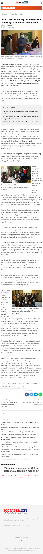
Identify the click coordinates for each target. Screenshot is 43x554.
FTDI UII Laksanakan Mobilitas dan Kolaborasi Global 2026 (21, 122)
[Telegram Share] (36, 394)
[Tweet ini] (31, 394)
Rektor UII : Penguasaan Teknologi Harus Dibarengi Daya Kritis (19, 447)
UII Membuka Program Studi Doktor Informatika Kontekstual (18, 434)
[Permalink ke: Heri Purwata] (3, 26)
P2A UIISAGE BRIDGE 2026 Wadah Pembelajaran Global (16, 459)
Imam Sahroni (12, 383)
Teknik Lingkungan (14, 387)
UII (23, 387)
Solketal (4, 387)
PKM (27, 383)
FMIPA (3, 383)
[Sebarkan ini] (27, 394)
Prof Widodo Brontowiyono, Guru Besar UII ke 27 (32, 402)
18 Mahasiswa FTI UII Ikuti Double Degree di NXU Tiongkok (17, 432)
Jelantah (21, 383)
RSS (22, 541)
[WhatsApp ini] (40, 394)
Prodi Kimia (35, 383)
